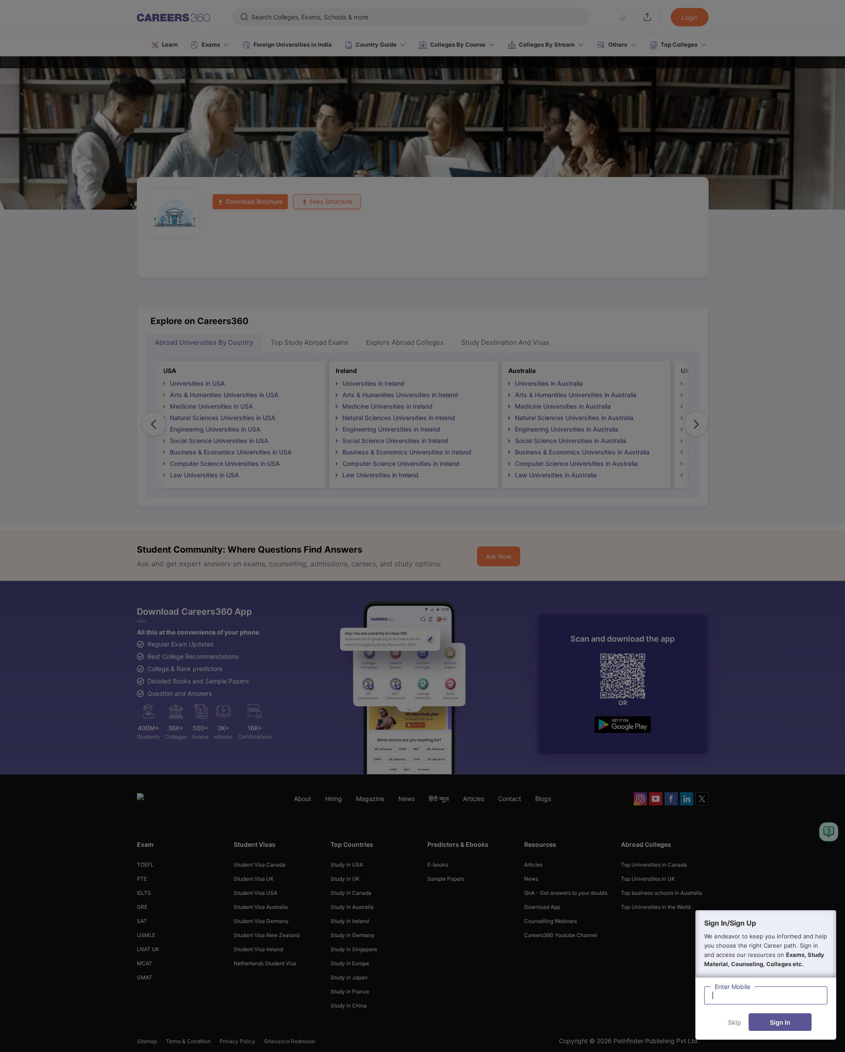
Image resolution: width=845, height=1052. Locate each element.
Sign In (780, 1022)
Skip (734, 1022)
